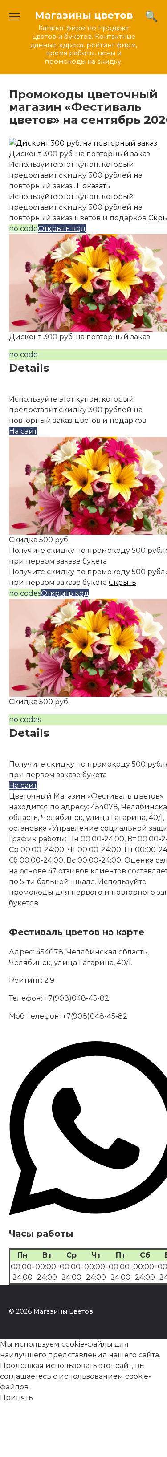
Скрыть (122, 582)
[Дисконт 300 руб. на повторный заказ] (83, 143)
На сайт (23, 431)
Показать (93, 186)
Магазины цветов (84, 15)
